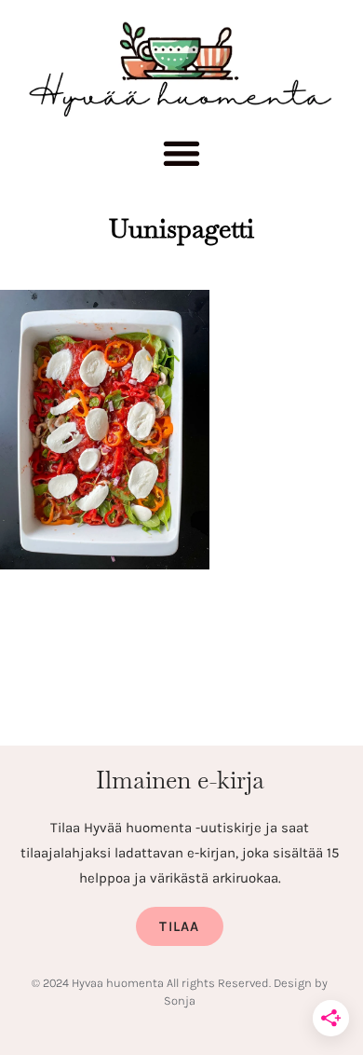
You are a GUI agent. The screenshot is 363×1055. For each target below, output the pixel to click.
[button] (182, 158)
